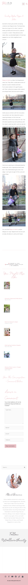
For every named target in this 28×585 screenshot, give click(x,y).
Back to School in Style (11, 322)
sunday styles (19, 264)
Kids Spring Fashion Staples (13, 345)
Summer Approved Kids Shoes (13, 298)
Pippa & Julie (6, 80)
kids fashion (10, 264)
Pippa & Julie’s (13, 229)
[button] (23, 3)
